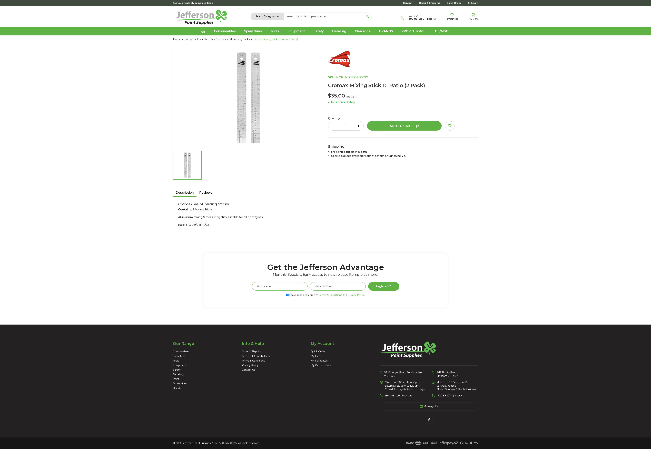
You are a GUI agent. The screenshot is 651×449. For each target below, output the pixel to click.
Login (474, 3)
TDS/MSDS (441, 31)
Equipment (179, 365)
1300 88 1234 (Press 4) (422, 18)
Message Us (430, 406)
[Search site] (367, 16)
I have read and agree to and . (327, 295)
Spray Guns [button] (253, 31)
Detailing (178, 374)
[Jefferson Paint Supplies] (201, 16)
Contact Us (248, 369)
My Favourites (319, 360)
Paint (176, 378)
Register (382, 286)
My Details (317, 356)
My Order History (321, 365)
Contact (407, 3)
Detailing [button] (339, 31)
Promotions (412, 31)
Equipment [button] (296, 31)
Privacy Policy (356, 295)
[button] (450, 126)
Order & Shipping (429, 3)
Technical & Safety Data (256, 356)
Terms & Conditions (330, 295)
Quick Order (454, 3)
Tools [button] (274, 31)
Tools (176, 360)
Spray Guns (179, 356)
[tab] (184, 193)
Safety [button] (318, 31)
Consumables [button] (225, 31)
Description (185, 192)
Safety (177, 369)
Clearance (363, 31)
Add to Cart (401, 126)
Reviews (205, 192)
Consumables (181, 351)
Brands (386, 31)
